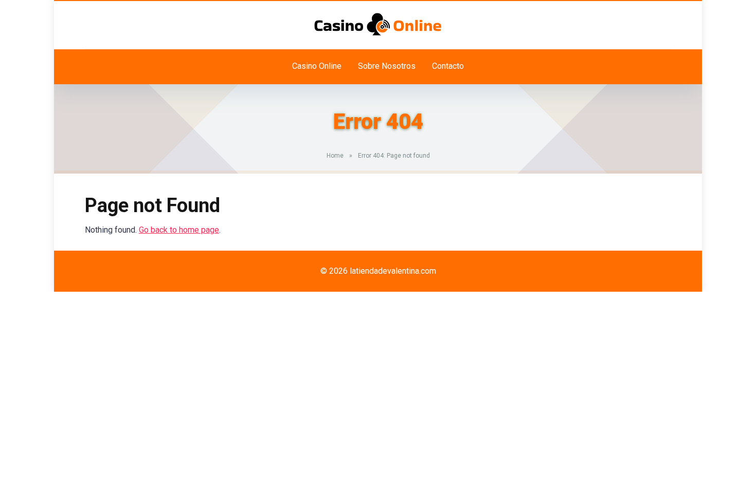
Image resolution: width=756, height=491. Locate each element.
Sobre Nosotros (387, 66)
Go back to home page (179, 230)
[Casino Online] (378, 24)
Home (335, 155)
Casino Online (316, 66)
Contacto (448, 66)
